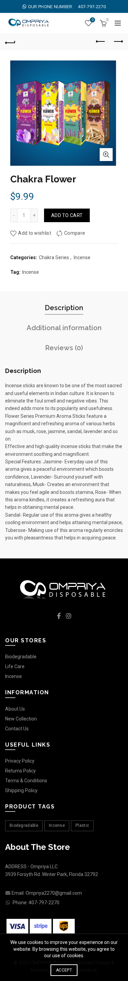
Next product (117, 42)
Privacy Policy (19, 761)
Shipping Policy (21, 790)
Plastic (82, 825)
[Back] (10, 42)
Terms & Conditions (26, 780)
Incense (82, 257)
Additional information (64, 328)
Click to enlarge (106, 154)
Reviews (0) (64, 348)
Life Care (15, 666)
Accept (64, 970)
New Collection (21, 718)
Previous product (100, 42)
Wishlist (92, 20)
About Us (15, 709)
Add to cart (67, 215)
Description (64, 308)
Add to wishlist (34, 233)
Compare (74, 233)
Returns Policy (20, 770)
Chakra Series (54, 257)
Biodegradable (21, 656)
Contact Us (17, 728)
